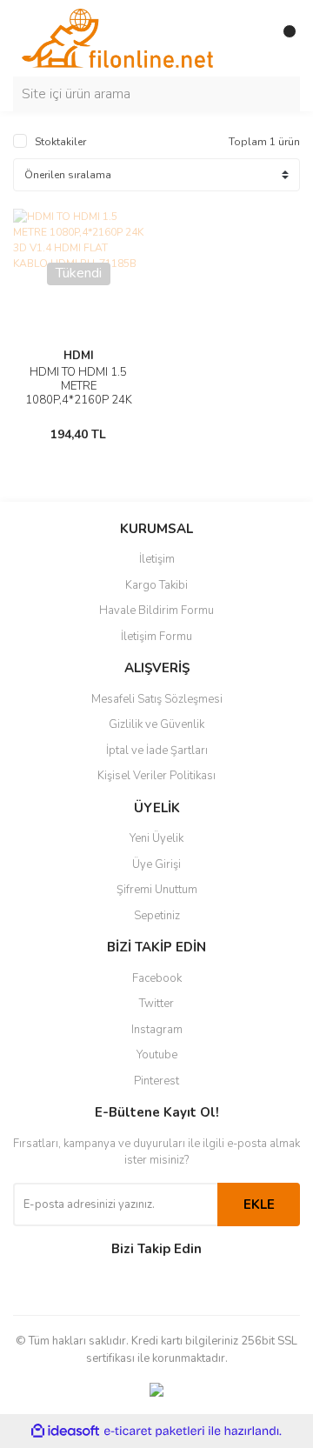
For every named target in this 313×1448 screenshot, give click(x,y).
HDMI (78, 356)
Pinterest (156, 1081)
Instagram (157, 1030)
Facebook (157, 978)
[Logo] (117, 37)
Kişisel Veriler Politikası (156, 776)
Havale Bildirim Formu (156, 610)
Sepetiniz (157, 916)
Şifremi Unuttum (157, 889)
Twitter (156, 1003)
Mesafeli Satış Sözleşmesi (157, 699)
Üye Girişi (156, 864)
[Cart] (282, 38)
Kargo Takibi (156, 585)
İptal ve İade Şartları (157, 750)
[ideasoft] (65, 1431)
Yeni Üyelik (156, 838)
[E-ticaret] (154, 1430)
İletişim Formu (156, 636)
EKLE (259, 1204)
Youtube (157, 1055)
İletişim (157, 559)
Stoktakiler (60, 142)
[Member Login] (248, 38)
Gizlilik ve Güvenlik (156, 724)
